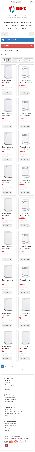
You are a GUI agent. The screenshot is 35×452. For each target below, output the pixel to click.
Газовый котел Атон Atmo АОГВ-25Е (25, 348)
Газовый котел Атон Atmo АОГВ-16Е (7, 282)
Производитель (9, 50)
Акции (7, 416)
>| (12, 366)
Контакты (8, 380)
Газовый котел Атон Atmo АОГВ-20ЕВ (7, 348)
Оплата (7, 383)
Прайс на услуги (10, 385)
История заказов (10, 426)
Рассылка (8, 430)
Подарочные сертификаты (13, 411)
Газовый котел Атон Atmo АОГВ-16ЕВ (7, 315)
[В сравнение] (10, 93)
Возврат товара (10, 399)
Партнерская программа (13, 413)
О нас (7, 387)
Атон (17, 50)
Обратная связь (10, 397)
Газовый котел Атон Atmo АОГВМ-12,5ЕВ (7, 248)
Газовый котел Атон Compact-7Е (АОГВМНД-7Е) (26, 82)
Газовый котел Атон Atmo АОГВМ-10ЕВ (7, 182)
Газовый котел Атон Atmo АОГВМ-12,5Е (7, 215)
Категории (6, 45)
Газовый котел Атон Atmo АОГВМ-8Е (7, 82)
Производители (10, 409)
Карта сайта (9, 401)
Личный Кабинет (10, 423)
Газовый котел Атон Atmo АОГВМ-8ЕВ (7, 115)
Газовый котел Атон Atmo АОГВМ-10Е (7, 149)
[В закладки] (7, 93)
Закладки (8, 428)
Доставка (8, 389)
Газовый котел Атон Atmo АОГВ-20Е (25, 315)
